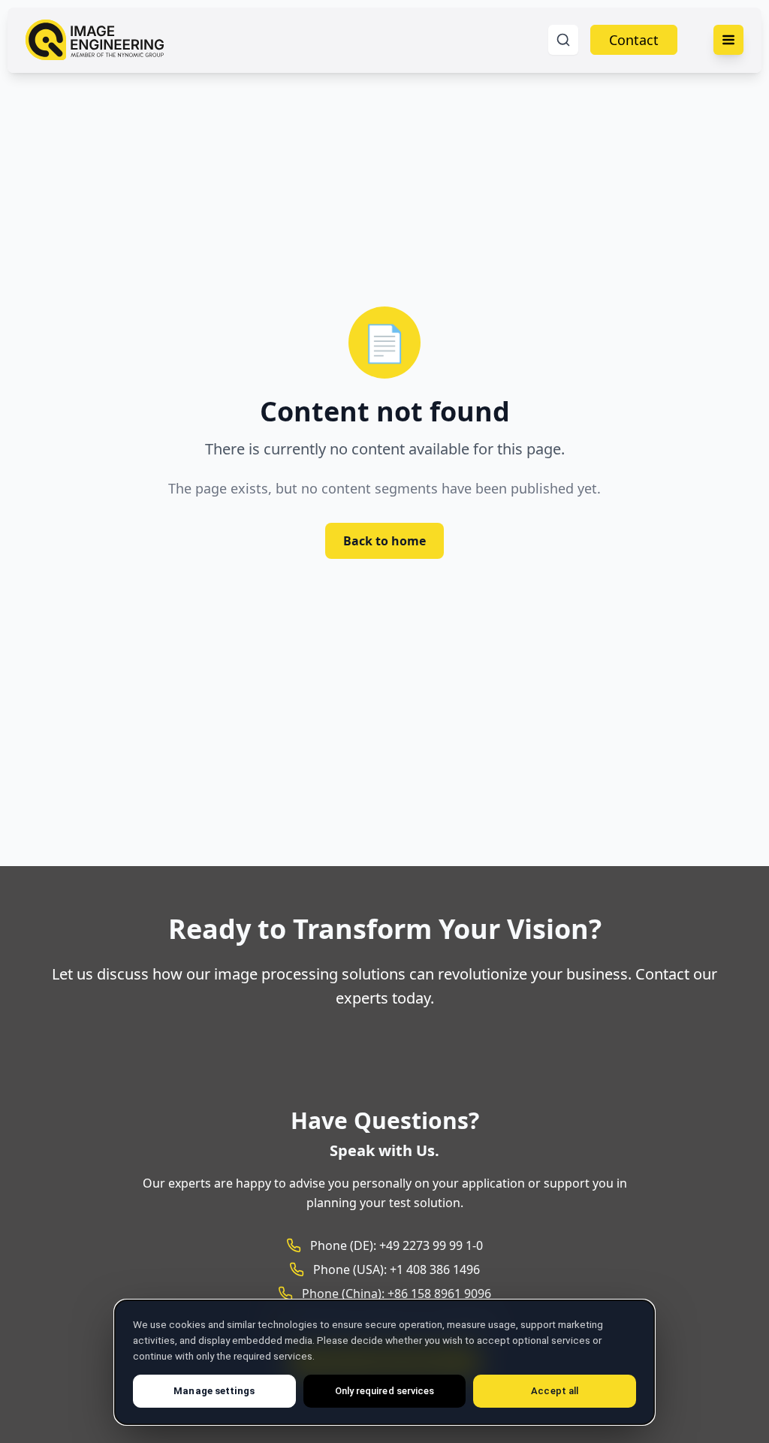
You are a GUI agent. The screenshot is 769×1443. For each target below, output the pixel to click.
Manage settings (214, 1390)
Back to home (384, 541)
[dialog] (384, 1362)
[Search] (563, 40)
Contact (634, 40)
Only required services (384, 1390)
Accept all (554, 1390)
